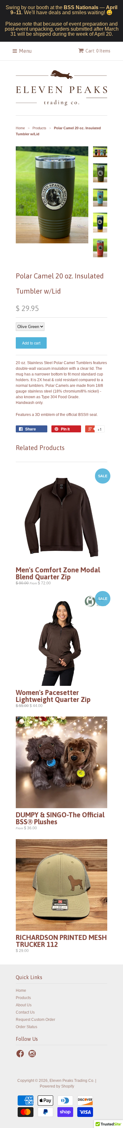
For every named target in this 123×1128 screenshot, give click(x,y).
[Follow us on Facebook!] (21, 1055)
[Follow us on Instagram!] (33, 1055)
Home (21, 990)
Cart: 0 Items (97, 50)
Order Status (26, 1027)
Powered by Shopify (57, 1086)
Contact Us (25, 1012)
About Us (24, 1005)
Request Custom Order (35, 1019)
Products (23, 998)
